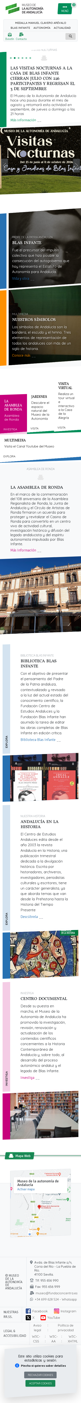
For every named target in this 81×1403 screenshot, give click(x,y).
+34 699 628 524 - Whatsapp (56, 1299)
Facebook (40, 1311)
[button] (40, 1365)
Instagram (68, 1311)
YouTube (53, 1318)
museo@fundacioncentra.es (57, 1293)
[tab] (13, 414)
